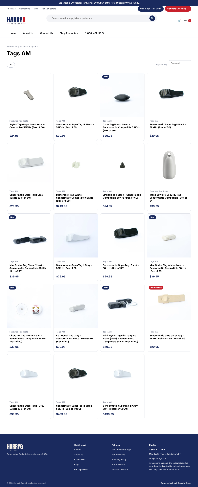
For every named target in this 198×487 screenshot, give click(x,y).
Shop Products (69, 33)
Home (13, 33)
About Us (11, 8)
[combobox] (99, 18)
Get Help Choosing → (178, 8)
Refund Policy (118, 454)
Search (77, 449)
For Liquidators (49, 8)
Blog (36, 8)
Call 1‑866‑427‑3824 (150, 8)
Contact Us (24, 8)
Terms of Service (120, 469)
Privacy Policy (118, 464)
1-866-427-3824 (94, 33)
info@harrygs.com (158, 458)
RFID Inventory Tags (121, 449)
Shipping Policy (119, 459)
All (10, 64)
